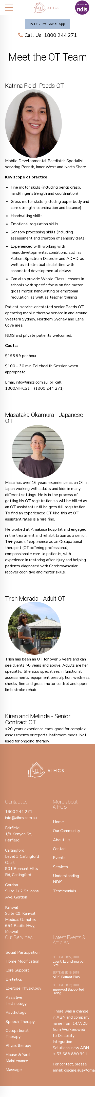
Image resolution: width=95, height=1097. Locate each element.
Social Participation (23, 952)
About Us (61, 840)
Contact (60, 849)
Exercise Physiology (23, 988)
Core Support (17, 970)
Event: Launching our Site (69, 963)
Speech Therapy (20, 1021)
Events (59, 858)
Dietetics (14, 979)
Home (58, 822)
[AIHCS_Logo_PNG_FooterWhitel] (47, 770)
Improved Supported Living (68, 991)
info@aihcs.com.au (32, 382)
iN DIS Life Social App (47, 24)
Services (60, 867)
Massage (14, 1070)
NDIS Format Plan (66, 977)
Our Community (66, 831)
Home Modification (22, 961)
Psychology (16, 1012)
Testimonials (64, 891)
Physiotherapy (18, 1045)
